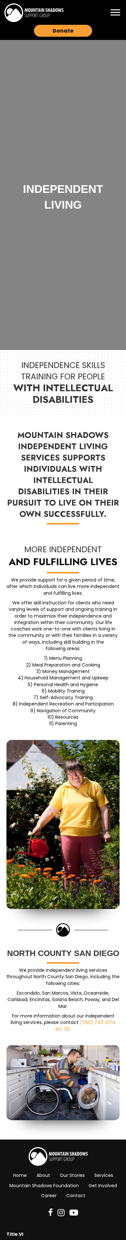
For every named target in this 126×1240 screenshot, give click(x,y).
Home (20, 1175)
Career (49, 1195)
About (43, 1175)
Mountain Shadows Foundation (44, 1185)
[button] (115, 12)
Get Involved (103, 1185)
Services (103, 1175)
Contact (75, 1195)
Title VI (14, 1234)
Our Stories (72, 1175)
